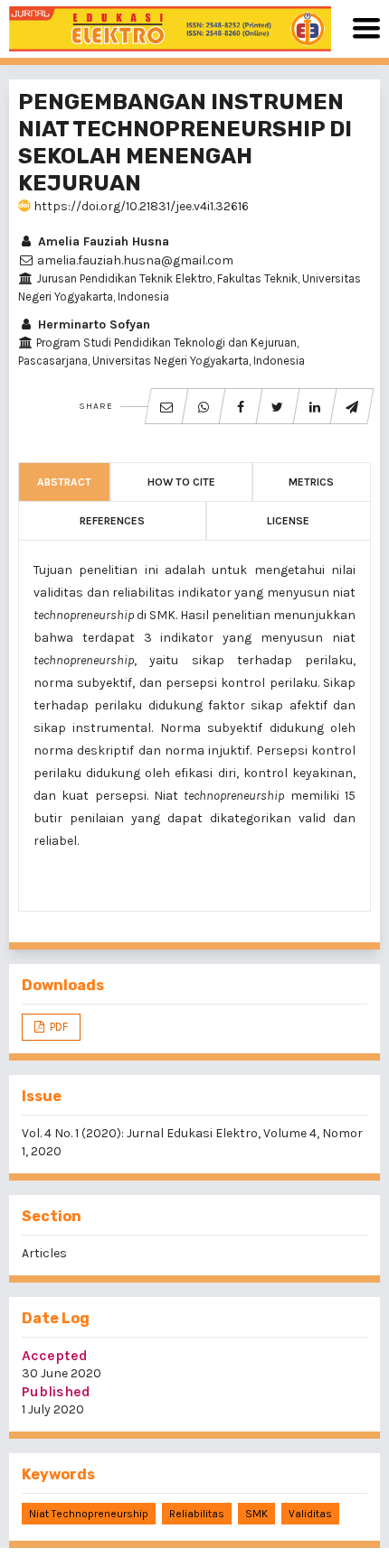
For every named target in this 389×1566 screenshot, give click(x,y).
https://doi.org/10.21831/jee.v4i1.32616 (140, 206)
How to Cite (181, 482)
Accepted (55, 1355)
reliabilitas (196, 1513)
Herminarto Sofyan (92, 324)
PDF (57, 1026)
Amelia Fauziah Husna (101, 241)
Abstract (64, 482)
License (288, 520)
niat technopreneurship (88, 1513)
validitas (310, 1513)
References (112, 520)
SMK (256, 1513)
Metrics (311, 482)
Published (56, 1391)
